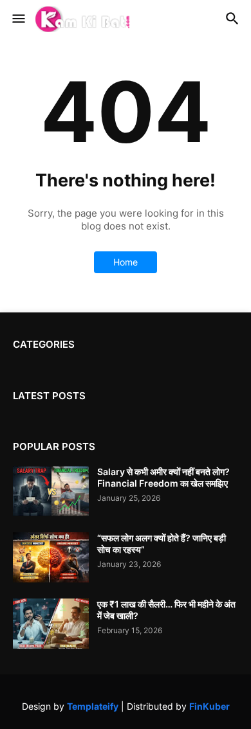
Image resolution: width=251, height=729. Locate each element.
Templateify (92, 706)
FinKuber (209, 706)
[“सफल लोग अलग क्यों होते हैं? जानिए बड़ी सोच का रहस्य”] (51, 557)
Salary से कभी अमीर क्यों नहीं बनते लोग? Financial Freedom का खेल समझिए (163, 477)
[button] (17, 19)
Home (125, 261)
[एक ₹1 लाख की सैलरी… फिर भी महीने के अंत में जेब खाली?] (51, 623)
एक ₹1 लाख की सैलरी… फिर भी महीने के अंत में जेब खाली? (166, 609)
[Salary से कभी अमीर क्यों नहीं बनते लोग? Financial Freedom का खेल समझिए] (51, 491)
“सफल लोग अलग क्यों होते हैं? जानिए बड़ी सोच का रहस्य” (161, 543)
